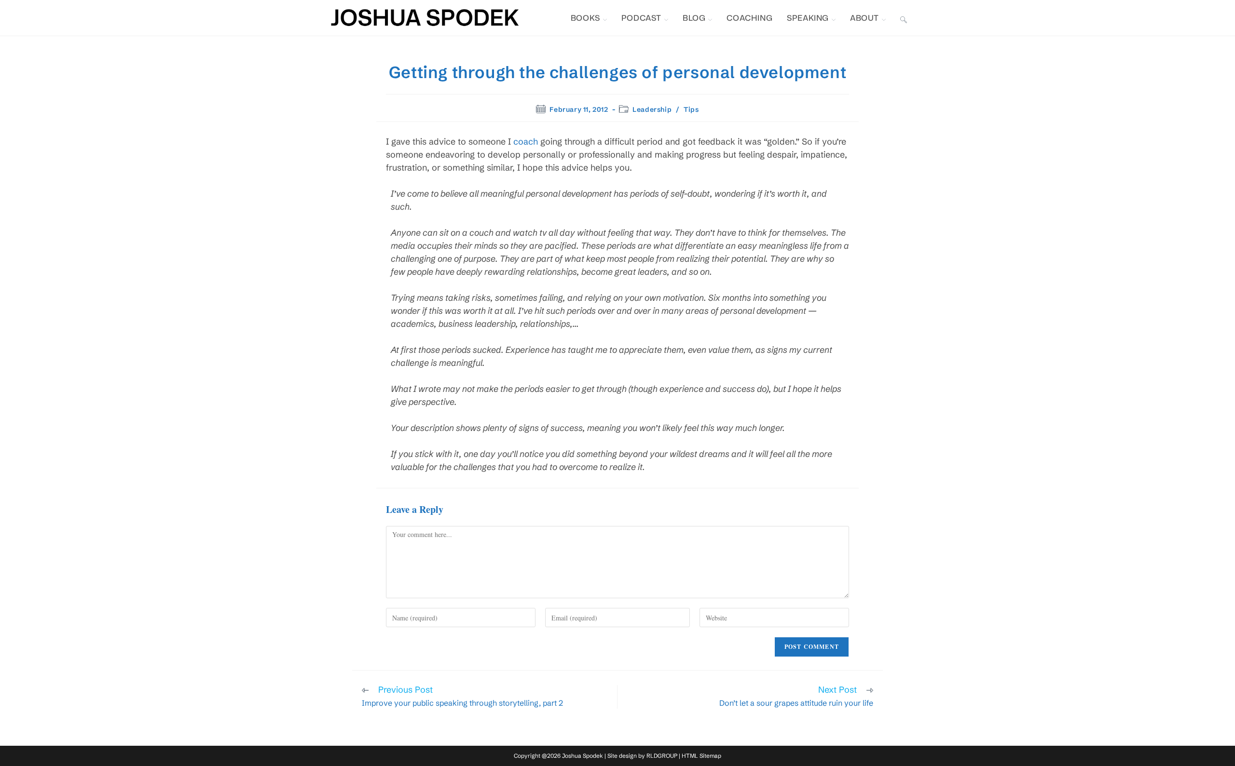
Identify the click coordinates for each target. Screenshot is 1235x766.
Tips (691, 109)
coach (525, 141)
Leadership (652, 109)
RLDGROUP (661, 755)
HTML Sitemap (701, 755)
